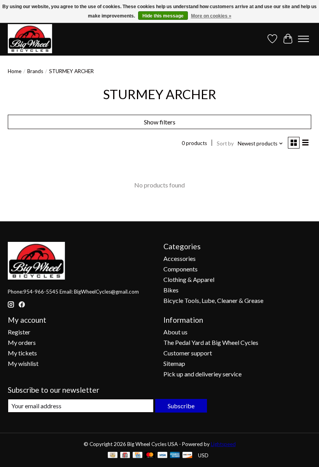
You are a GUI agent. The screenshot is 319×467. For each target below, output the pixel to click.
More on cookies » (211, 16)
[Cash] (112, 455)
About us (175, 332)
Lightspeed (223, 444)
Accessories (179, 258)
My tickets (22, 353)
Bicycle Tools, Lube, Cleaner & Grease (213, 300)
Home (14, 71)
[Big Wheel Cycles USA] (30, 38)
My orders (22, 342)
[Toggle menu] (303, 39)
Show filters (159, 122)
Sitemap (174, 363)
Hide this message (163, 16)
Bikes (171, 290)
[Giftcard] (125, 455)
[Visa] (163, 455)
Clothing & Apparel (188, 279)
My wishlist (23, 363)
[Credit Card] (137, 455)
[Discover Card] (187, 455)
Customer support (187, 353)
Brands (35, 71)
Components (180, 269)
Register (19, 332)
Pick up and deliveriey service (202, 374)
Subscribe (181, 405)
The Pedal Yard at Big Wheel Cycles (210, 342)
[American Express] (175, 455)
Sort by (225, 143)
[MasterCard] (150, 455)
